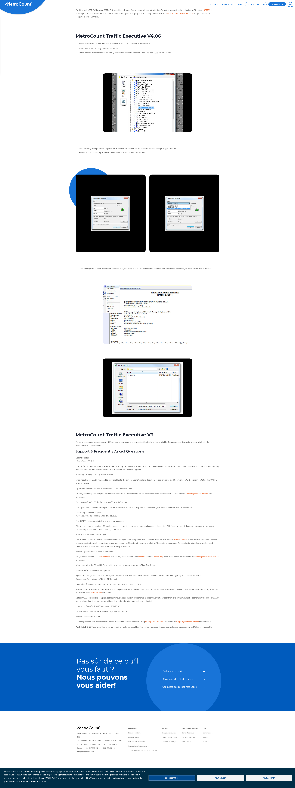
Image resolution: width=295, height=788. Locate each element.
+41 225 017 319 (88, 748)
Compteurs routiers (169, 733)
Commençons (208, 733)
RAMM (205, 737)
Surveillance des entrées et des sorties (142, 750)
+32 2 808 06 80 (111, 744)
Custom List (105, 556)
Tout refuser (220, 778)
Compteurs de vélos (169, 737)
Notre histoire (187, 741)
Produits (214, 4)
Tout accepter (269, 778)
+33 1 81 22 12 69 (89, 744)
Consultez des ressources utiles (179, 686)
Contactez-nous (277, 4)
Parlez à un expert (172, 671)
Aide (240, 4)
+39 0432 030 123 (108, 748)
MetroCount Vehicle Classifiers (180, 13)
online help (159, 556)
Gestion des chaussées (136, 741)
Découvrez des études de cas (177, 679)
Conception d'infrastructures (138, 746)
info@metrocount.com (85, 752)
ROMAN (206, 741)
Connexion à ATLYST (256, 4)
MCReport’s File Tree (154, 621)
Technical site (96, 592)
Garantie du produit (189, 737)
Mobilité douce (133, 737)
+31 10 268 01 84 (115, 741)
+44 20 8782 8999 (94, 741)
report (141, 556)
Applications (227, 4)
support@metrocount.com (197, 493)
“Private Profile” (180, 539)
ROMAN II (208, 10)
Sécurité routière (134, 733)
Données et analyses (169, 741)
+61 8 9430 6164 (94, 733)
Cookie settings (171, 778)
